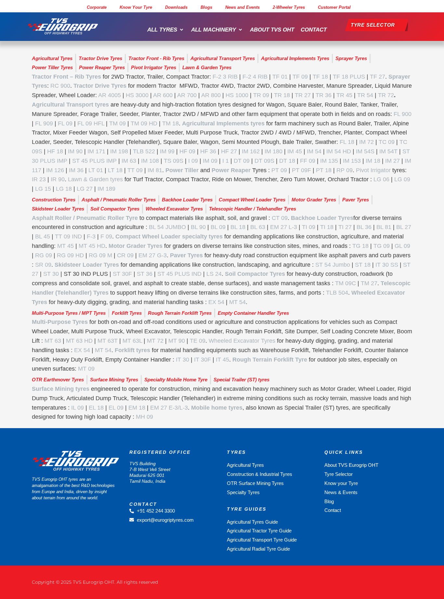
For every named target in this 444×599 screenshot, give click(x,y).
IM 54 (314, 151)
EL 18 (96, 407)
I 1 (225, 161)
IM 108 (150, 161)
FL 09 (65, 123)
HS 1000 (237, 95)
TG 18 (360, 246)
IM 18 (373, 161)
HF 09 (187, 151)
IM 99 (167, 151)
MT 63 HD (79, 341)
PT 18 (324, 170)
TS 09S (173, 161)
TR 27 (303, 95)
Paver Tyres (186, 255)
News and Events (242, 7)
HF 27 (229, 151)
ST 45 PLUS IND (179, 274)
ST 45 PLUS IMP (94, 161)
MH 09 (144, 417)
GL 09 (402, 246)
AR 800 (211, 95)
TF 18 (320, 76)
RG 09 (43, 255)
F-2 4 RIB (255, 76)
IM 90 (75, 151)
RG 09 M (100, 255)
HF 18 (55, 151)
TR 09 (261, 95)
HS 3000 (137, 95)
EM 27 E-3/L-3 (169, 407)
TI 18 (326, 227)
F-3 (91, 236)
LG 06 (381, 179)
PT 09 (279, 170)
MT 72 (155, 341)
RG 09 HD (70, 255)
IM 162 (251, 151)
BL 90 (198, 227)
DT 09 (242, 161)
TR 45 (344, 95)
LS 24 (214, 274)
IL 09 (77, 407)
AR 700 (187, 95)
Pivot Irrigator (373, 170)
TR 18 (282, 95)
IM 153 (352, 161)
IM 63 (129, 161)
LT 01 (95, 170)
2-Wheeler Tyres (289, 7)
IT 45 (222, 359)
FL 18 (347, 142)
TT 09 (135, 170)
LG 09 (402, 179)
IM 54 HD (338, 151)
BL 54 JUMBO (167, 227)
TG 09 (381, 246)
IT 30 (182, 359)
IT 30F (202, 359)
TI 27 (345, 227)
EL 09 (116, 407)
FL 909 (44, 123)
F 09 (106, 236)
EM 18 (136, 407)
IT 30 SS (386, 264)
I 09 (193, 161)
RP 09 (344, 170)
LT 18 (115, 170)
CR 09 (125, 255)
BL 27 (403, 227)
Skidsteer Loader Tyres (87, 264)
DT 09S (264, 161)
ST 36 (144, 274)
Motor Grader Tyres (136, 246)
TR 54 (365, 95)
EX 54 (216, 302)
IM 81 (155, 170)
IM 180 (273, 151)
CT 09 (280, 218)
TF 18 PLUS (349, 76)
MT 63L (132, 341)
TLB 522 (144, 151)
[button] (166, 30)
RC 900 (60, 86)
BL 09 (218, 227)
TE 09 (197, 341)
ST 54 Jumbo (332, 264)
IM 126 (55, 170)
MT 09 (86, 368)
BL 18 (237, 227)
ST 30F (122, 274)
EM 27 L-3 (283, 227)
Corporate (97, 7)
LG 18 (64, 188)
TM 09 (117, 123)
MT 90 (176, 341)
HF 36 (208, 151)
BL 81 (383, 227)
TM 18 (170, 123)
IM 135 (329, 161)
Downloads (176, 7)
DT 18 (287, 161)
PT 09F (301, 170)
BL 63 (257, 227)
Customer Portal (334, 7)
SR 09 (43, 264)
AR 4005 (109, 95)
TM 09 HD (144, 123)
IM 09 (210, 161)
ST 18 (363, 264)
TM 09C (345, 283)
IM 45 (294, 151)
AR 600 (163, 95)
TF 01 (280, 76)
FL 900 (402, 114)
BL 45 (42, 236)
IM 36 (76, 170)
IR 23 (39, 179)
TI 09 (308, 227)
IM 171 (96, 151)
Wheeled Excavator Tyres (242, 341)
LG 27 (85, 188)
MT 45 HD (92, 246)
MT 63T (108, 341)
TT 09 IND (68, 236)
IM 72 (366, 142)
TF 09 (300, 76)
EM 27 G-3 (152, 255)
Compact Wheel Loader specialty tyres (169, 236)
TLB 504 (337, 292)
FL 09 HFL (90, 123)
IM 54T (388, 151)
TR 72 (386, 95)
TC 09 (387, 142)
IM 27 (392, 161)
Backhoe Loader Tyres (322, 218)
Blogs (206, 7)
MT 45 (65, 246)
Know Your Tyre (136, 7)
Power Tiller (182, 170)
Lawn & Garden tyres (95, 179)
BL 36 (364, 227)
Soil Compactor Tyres (255, 274)
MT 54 (237, 302)
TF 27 (377, 76)
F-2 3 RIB (225, 76)
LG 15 (43, 188)
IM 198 (119, 151)
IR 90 (58, 179)
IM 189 (106, 188)
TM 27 (369, 283)
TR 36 (324, 95)
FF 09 (307, 161)
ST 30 (51, 274)
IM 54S (365, 151)
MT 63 (53, 341)
